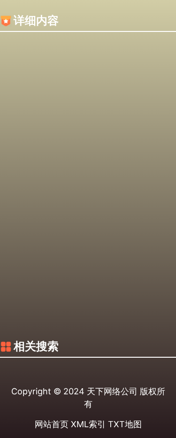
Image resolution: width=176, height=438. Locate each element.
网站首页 (52, 424)
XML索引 (88, 424)
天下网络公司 (112, 391)
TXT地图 (125, 424)
